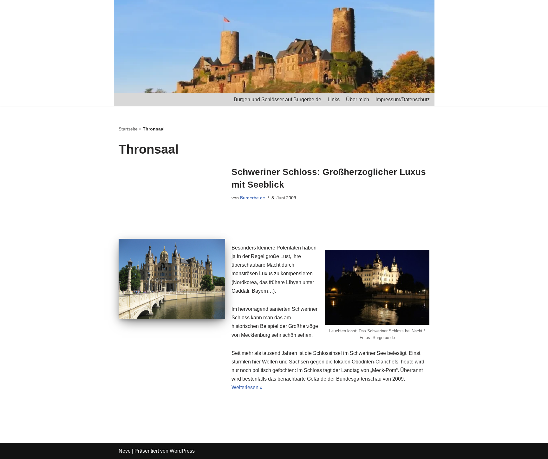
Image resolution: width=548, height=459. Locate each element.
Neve (125, 451)
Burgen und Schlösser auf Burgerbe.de (277, 99)
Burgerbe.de (252, 197)
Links (334, 99)
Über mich (357, 99)
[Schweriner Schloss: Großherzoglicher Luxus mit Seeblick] (172, 279)
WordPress (182, 451)
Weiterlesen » (247, 387)
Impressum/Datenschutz (402, 99)
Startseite (128, 128)
